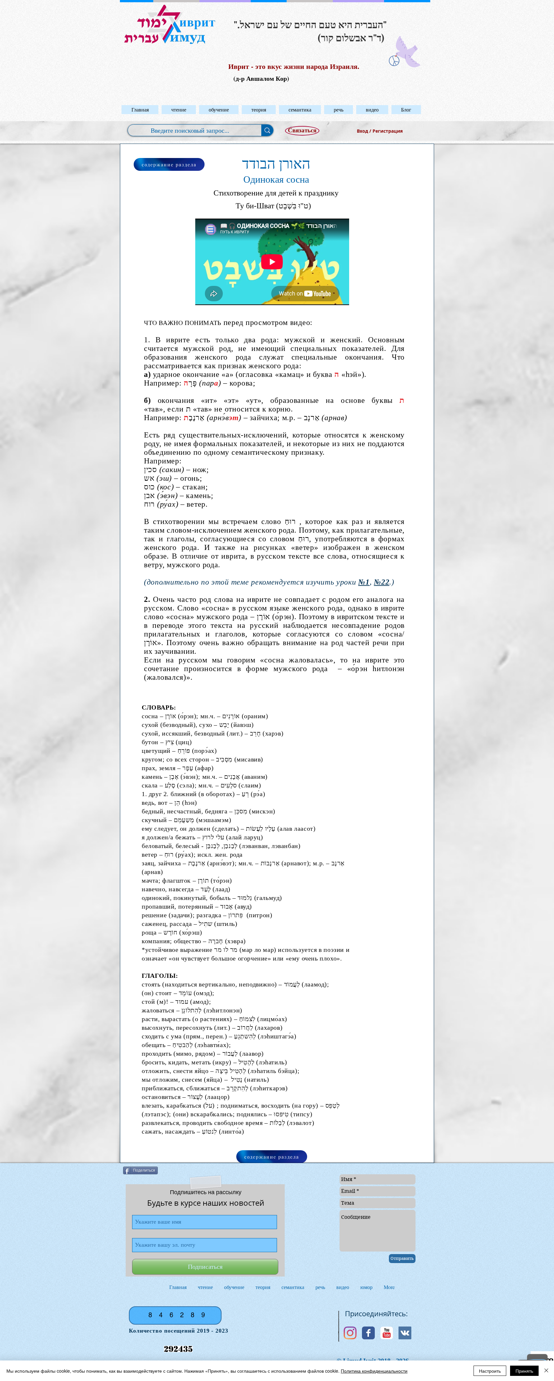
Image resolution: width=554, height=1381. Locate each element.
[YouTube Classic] (386, 1333)
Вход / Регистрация (380, 131)
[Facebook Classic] (368, 1333)
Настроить (490, 1371)
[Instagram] (350, 1333)
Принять (524, 1371)
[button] (179, 109)
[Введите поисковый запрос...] (267, 130)
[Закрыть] (546, 1371)
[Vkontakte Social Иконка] (405, 1333)
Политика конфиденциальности (374, 1371)
